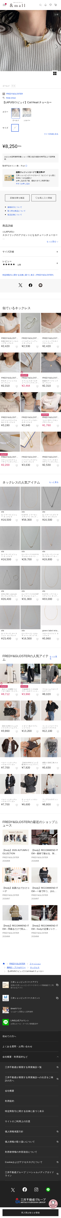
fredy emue (11, 98)
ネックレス (34, 967)
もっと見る (51, 241)
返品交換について (15, 215)
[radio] (15, 115)
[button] (30, 46)
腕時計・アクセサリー (16, 967)
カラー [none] (5, 112)
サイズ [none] (5, 128)
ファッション (35, 964)
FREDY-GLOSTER (17, 964)
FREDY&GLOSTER (14, 94)
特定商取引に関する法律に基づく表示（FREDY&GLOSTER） (29, 275)
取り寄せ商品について (17, 211)
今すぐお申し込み (23, 184)
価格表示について (15, 207)
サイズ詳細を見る (51, 134)
